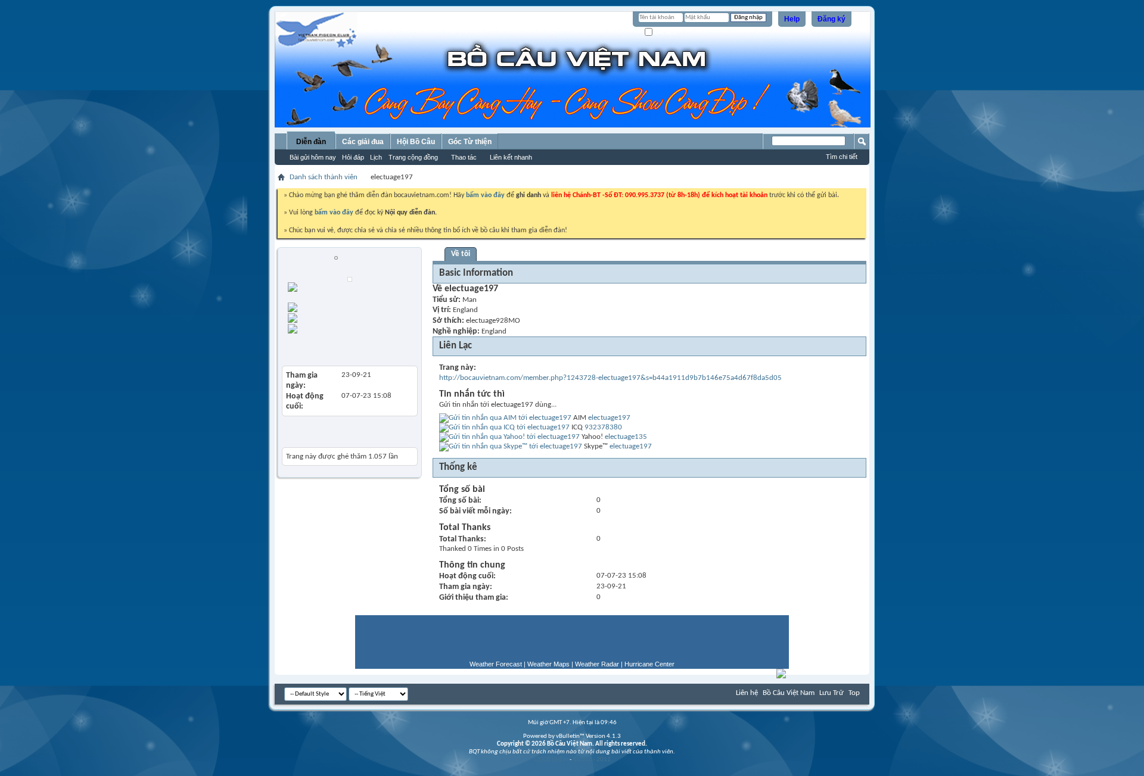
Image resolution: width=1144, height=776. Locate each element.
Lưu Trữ (831, 693)
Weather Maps (548, 664)
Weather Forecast (496, 664)
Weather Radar (597, 664)
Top (854, 693)
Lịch (376, 157)
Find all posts (359, 316)
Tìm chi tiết (841, 156)
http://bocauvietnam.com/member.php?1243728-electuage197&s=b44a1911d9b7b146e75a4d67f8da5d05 (610, 378)
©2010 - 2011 (592, 759)
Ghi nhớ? (666, 32)
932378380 (603, 427)
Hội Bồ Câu (416, 142)
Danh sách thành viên (324, 177)
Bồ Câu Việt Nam (789, 693)
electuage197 (609, 418)
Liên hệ (747, 693)
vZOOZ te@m (550, 759)
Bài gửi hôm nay (313, 157)
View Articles (309, 347)
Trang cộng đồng (413, 157)
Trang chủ (344, 306)
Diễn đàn (311, 142)
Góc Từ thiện (470, 142)
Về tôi (460, 254)
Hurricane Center (649, 664)
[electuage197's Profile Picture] (350, 279)
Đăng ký (831, 19)
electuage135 (626, 437)
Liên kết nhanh (511, 157)
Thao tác (464, 157)
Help (792, 19)
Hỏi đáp (353, 157)
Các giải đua (363, 142)
